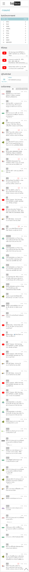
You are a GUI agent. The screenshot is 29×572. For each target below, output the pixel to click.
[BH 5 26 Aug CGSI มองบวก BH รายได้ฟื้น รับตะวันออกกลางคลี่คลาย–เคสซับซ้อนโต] (3, 529)
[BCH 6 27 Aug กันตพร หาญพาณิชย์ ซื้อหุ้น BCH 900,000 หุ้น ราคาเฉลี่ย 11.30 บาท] (3, 298)
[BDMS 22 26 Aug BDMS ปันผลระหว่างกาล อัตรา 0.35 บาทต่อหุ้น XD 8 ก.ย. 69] (3, 423)
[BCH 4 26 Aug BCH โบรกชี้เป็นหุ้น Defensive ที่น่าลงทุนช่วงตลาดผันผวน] (3, 549)
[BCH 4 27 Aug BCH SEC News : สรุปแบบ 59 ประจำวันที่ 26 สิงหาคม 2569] (3, 375)
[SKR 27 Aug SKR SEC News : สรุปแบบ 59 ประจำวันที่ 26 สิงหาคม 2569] (3, 366)
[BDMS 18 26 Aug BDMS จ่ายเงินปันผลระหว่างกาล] (3, 500)
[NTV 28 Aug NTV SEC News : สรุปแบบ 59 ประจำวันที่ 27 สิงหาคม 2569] (3, 221)
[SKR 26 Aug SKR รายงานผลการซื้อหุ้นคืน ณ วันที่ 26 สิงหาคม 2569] (3, 491)
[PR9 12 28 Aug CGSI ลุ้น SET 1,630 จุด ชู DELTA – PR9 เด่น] (3, 173)
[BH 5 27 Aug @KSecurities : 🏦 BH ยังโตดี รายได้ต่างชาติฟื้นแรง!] (3, 337)
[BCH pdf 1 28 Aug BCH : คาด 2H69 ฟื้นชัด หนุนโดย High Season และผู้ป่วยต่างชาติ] (3, 231)
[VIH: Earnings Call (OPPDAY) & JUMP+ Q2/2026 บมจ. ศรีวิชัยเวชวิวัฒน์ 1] (4, 55)
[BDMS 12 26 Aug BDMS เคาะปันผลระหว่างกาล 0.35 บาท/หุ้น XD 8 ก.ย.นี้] (3, 433)
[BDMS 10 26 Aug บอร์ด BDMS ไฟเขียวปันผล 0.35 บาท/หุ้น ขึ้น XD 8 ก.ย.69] (3, 462)
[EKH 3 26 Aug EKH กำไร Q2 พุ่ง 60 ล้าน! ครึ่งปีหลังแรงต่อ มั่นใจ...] (3, 520)
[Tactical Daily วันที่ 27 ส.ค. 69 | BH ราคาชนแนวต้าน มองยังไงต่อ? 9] (4, 69)
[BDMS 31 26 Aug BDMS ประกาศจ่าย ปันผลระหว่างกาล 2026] (3, 510)
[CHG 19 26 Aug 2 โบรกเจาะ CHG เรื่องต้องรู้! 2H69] (3, 539)
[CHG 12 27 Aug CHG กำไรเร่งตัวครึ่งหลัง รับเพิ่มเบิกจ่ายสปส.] (3, 317)
